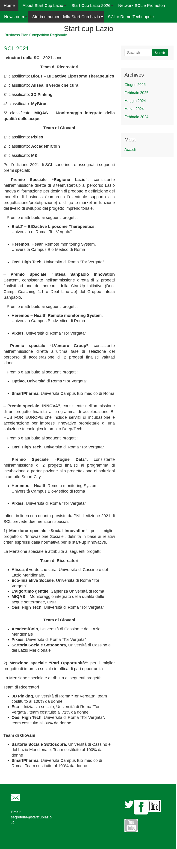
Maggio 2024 (135, 101)
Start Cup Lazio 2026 (90, 5)
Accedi (130, 150)
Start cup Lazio (88, 28)
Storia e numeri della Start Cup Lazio (66, 16)
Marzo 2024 (134, 109)
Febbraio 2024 (136, 117)
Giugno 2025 (135, 85)
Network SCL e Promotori (141, 5)
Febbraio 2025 (136, 93)
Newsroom (14, 16)
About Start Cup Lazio (43, 5)
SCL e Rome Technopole (131, 16)
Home (9, 5)
